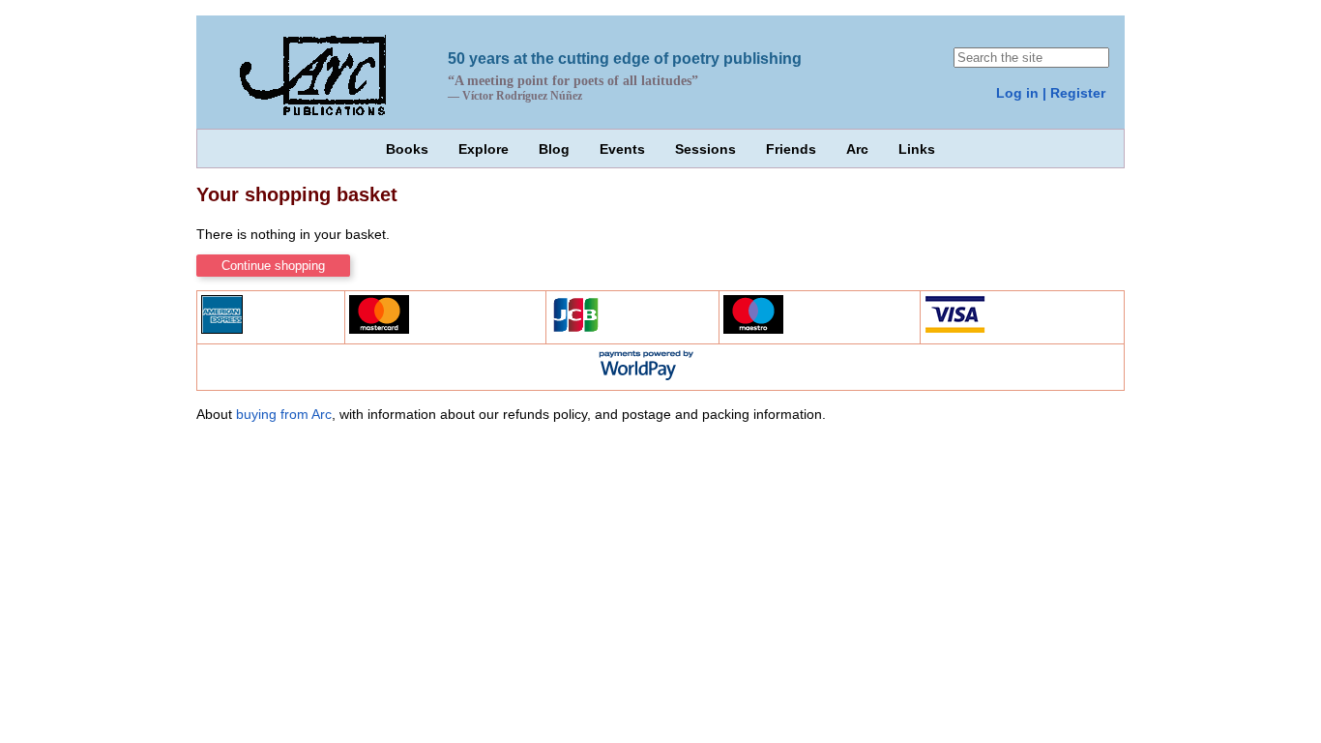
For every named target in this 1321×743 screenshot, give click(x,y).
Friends (791, 149)
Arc (857, 149)
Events (622, 149)
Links (916, 149)
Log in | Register (1050, 93)
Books (407, 149)
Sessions (705, 149)
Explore (483, 149)
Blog (554, 149)
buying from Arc (284, 414)
